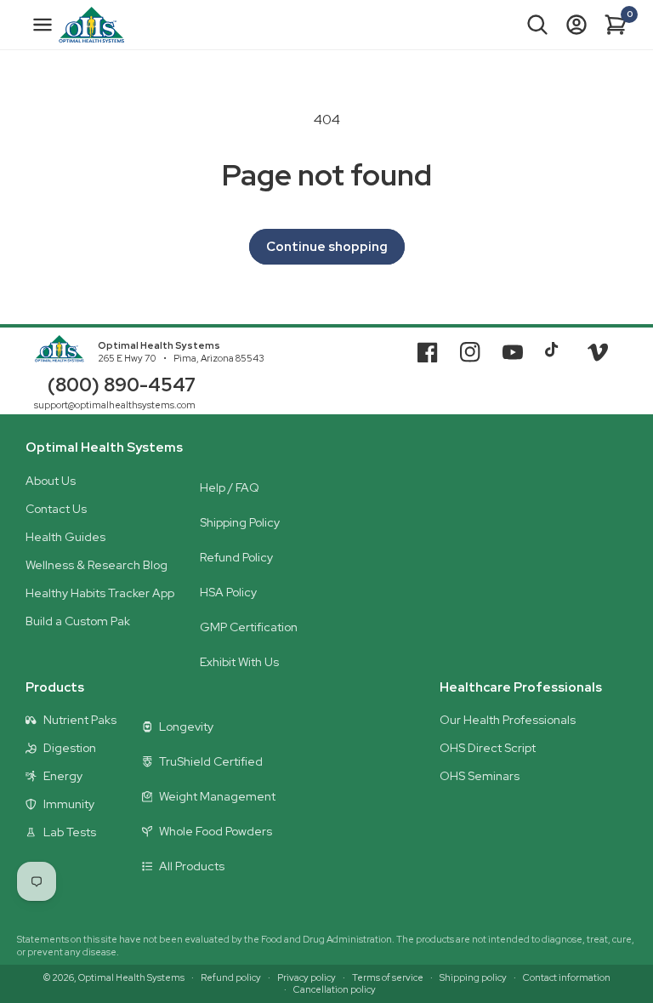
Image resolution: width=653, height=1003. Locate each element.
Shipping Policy (240, 522)
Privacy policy (306, 977)
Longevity (186, 726)
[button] (537, 25)
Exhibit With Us (239, 662)
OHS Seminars (480, 776)
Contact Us (56, 508)
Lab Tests (69, 832)
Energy (62, 776)
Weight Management (217, 796)
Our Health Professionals (508, 719)
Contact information (566, 977)
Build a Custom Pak (78, 621)
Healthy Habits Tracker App (100, 593)
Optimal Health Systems (159, 345)
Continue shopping (327, 246)
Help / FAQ (229, 487)
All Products (191, 866)
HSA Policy (228, 592)
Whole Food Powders (215, 831)
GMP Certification (249, 627)
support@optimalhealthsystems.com (115, 405)
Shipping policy (473, 977)
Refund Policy (236, 557)
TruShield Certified (211, 761)
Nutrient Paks (79, 719)
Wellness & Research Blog (97, 565)
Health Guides (65, 536)
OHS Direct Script (488, 747)
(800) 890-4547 (122, 385)
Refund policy (231, 977)
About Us (51, 480)
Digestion (69, 747)
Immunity (68, 804)
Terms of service (387, 977)
